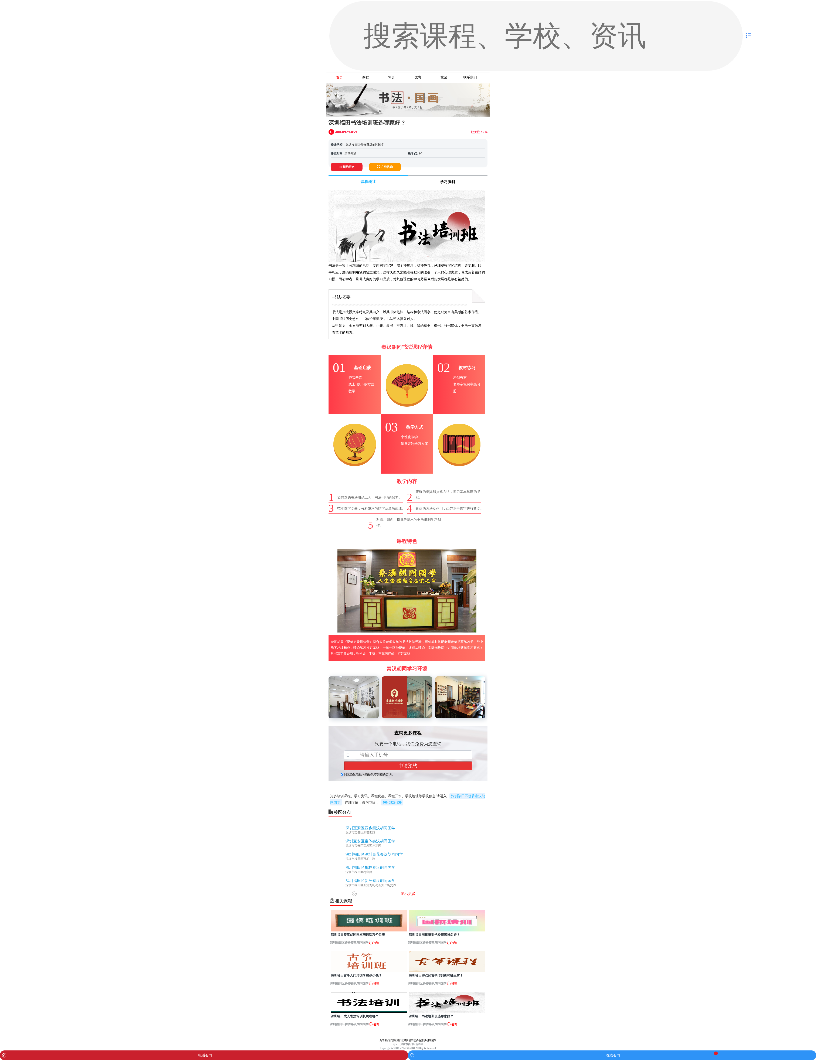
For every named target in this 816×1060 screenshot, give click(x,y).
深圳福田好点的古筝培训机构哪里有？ (436, 975)
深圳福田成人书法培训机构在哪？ (355, 1016)
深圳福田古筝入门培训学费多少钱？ (356, 975)
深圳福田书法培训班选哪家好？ (431, 1016)
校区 (444, 77)
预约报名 (349, 166)
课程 (365, 77)
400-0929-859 (392, 802)
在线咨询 (387, 166)
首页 (339, 77)
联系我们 (470, 77)
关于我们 (385, 1040)
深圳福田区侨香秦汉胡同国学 (365, 144)
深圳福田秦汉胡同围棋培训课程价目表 (358, 934)
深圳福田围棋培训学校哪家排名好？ (434, 934)
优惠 (417, 77)
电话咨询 (205, 1055)
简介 (391, 77)
